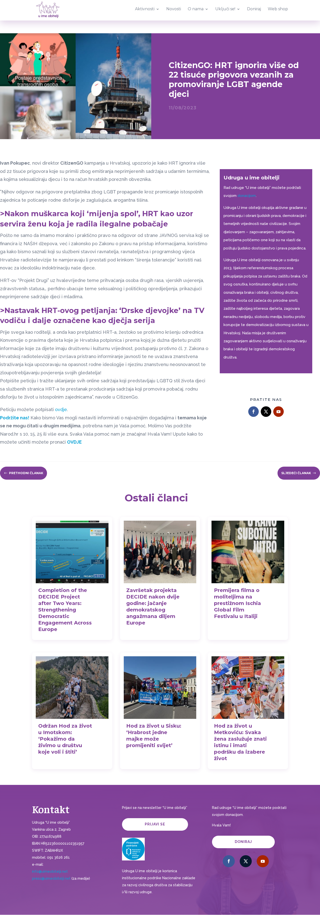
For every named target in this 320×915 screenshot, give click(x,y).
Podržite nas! (14, 417)
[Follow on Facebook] (253, 411)
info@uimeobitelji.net (50, 871)
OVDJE (74, 442)
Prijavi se (155, 824)
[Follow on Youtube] (278, 411)
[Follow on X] (266, 411)
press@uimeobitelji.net (51, 878)
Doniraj (243, 842)
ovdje (61, 409)
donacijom (247, 195)
